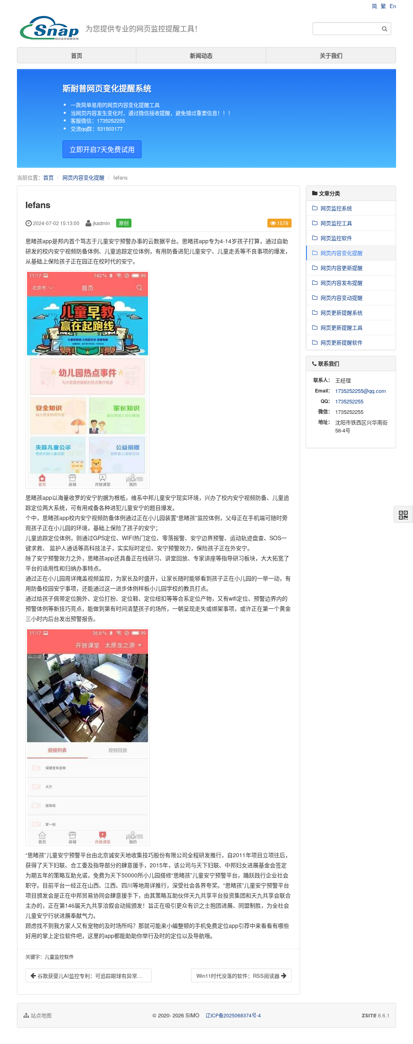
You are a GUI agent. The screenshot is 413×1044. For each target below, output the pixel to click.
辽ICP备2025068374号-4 (233, 1015)
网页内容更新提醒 (340, 267)
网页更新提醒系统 (340, 312)
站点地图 (40, 1015)
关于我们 (331, 55)
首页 (76, 55)
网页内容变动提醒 (340, 297)
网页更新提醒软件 (340, 342)
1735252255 (349, 401)
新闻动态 (201, 55)
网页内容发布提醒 (340, 282)
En (393, 6)
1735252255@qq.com (360, 391)
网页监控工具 (334, 223)
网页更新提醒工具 (340, 327)
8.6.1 (376, 1015)
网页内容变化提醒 (83, 177)
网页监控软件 (334, 238)
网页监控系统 (334, 208)
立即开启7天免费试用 (102, 149)
